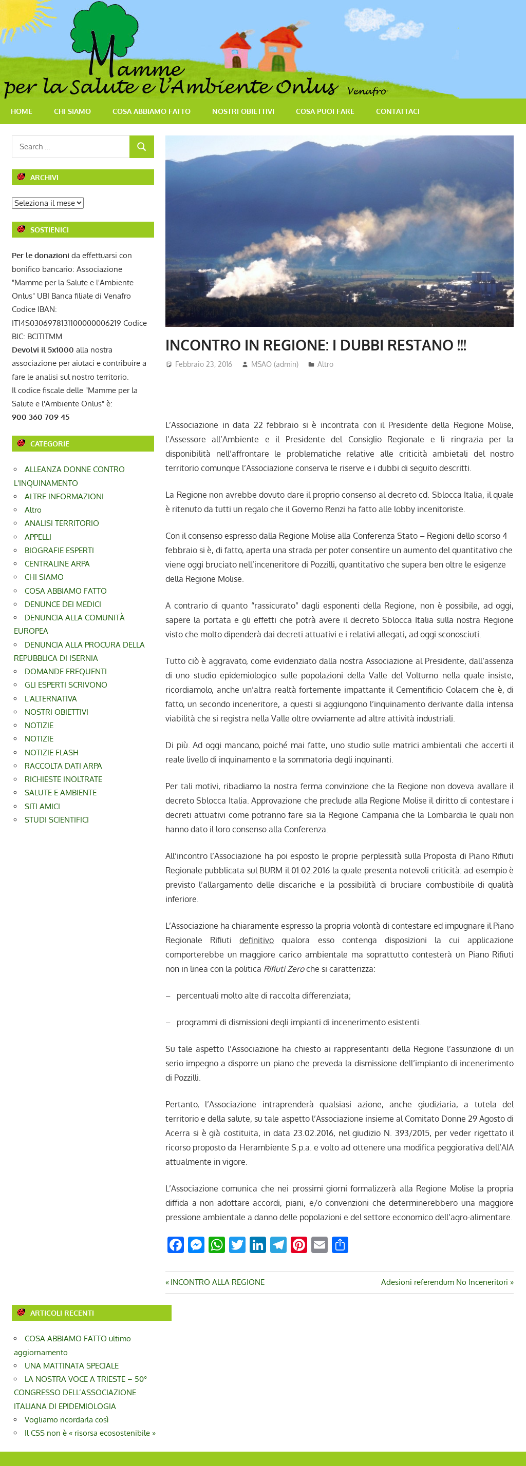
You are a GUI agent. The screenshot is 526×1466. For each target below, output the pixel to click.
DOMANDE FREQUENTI (66, 671)
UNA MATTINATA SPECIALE (72, 1366)
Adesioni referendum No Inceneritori (444, 1282)
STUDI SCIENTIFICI (57, 820)
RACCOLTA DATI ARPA (63, 766)
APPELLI (38, 537)
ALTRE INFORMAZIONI (64, 496)
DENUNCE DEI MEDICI (63, 604)
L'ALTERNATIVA (51, 698)
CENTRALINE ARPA (57, 564)
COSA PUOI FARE (325, 111)
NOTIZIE (39, 725)
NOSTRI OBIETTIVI (243, 111)
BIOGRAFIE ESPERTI (59, 550)
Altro (325, 364)
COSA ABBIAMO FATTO (151, 111)
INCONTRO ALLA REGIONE (217, 1282)
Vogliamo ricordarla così (66, 1419)
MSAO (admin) (274, 364)
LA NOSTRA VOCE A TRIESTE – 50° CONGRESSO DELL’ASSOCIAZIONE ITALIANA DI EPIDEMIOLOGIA (80, 1392)
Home (21, 111)
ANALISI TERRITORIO (62, 523)
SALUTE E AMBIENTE (61, 792)
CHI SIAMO (72, 111)
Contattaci (398, 111)
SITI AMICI (42, 806)
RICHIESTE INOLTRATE (63, 779)
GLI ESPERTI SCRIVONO (66, 685)
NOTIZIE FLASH (52, 752)
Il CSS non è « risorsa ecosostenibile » (90, 1433)
